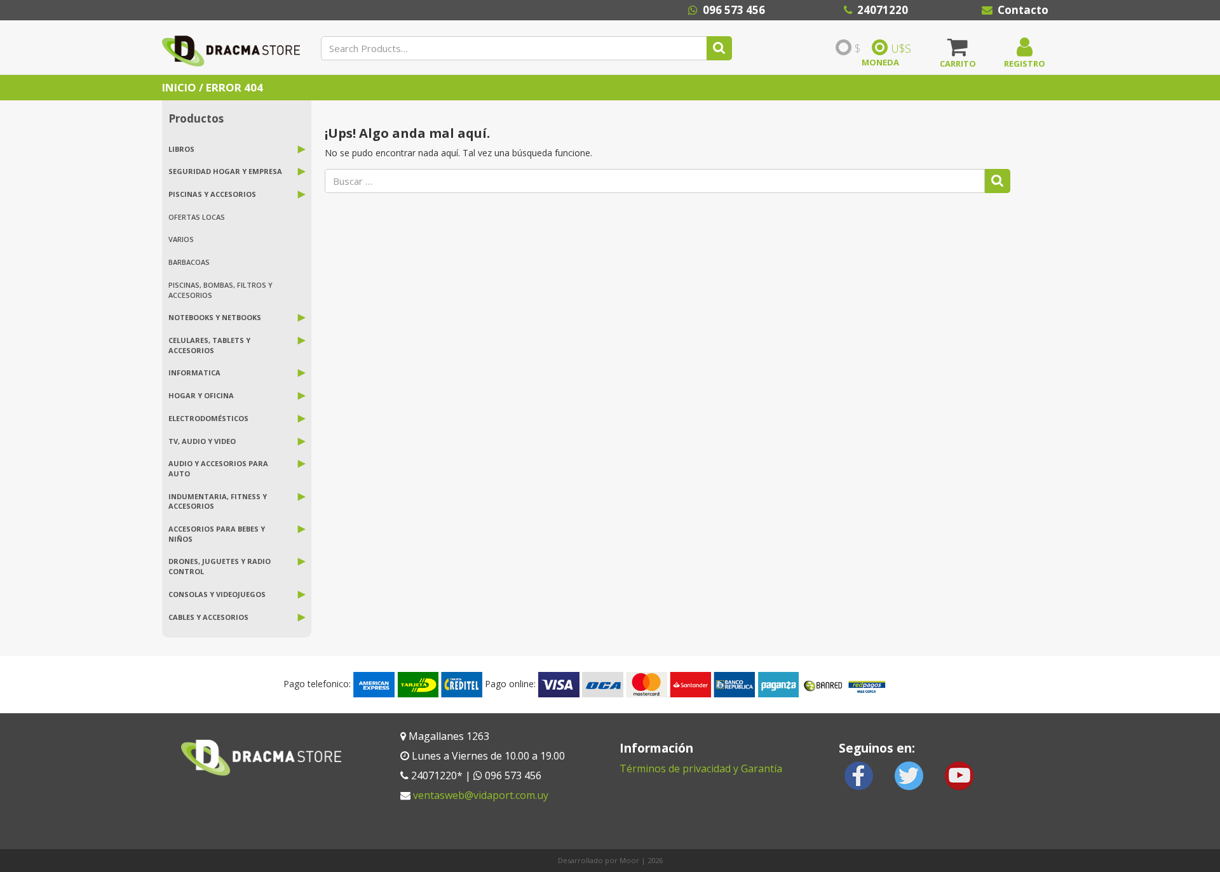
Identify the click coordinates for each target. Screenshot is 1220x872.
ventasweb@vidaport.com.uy (480, 795)
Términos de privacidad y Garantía (701, 768)
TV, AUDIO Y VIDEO (202, 441)
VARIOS (181, 239)
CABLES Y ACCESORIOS (208, 617)
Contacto (1023, 10)
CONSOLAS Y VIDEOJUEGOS (217, 594)
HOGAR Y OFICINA (201, 395)
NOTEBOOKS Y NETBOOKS (214, 317)
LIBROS (181, 149)
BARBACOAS (189, 262)
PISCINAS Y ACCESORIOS (212, 194)
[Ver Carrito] (957, 51)
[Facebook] (859, 774)
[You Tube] (958, 774)
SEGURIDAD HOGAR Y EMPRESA (225, 171)
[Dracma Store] (231, 47)
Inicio (179, 87)
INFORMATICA (194, 372)
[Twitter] (909, 774)
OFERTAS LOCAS (196, 217)
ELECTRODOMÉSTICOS (208, 418)
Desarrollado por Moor (598, 860)
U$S (901, 48)
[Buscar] (719, 48)
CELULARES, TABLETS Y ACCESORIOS (209, 345)
